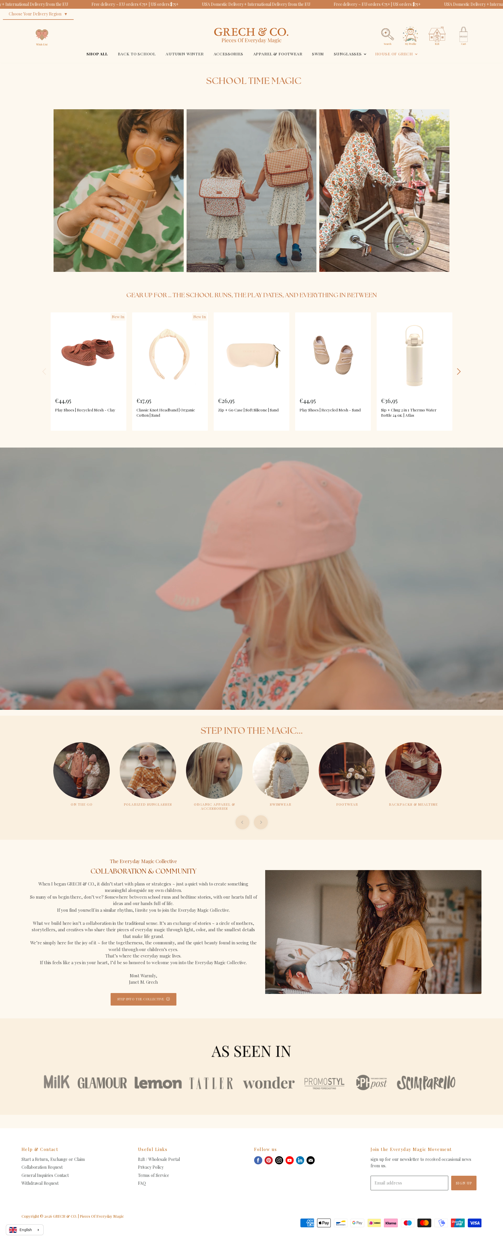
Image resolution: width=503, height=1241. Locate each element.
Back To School (137, 53)
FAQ (142, 1183)
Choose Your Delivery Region (35, 14)
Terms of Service (153, 1175)
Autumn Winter (185, 53)
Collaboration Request (42, 1167)
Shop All (97, 53)
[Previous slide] (242, 822)
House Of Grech (394, 53)
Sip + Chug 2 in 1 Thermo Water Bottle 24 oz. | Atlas (409, 412)
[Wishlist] (42, 24)
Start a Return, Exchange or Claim (53, 1159)
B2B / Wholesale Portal (159, 1159)
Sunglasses (348, 53)
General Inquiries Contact (45, 1175)
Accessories (228, 53)
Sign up (464, 1182)
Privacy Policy (151, 1167)
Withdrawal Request (40, 1183)
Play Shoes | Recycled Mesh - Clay (85, 409)
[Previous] (45, 372)
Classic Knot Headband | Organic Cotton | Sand (166, 412)
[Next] (458, 372)
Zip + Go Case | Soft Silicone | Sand (248, 409)
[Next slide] (261, 822)
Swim (318, 53)
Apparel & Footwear (277, 53)
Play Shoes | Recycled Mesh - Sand (330, 409)
